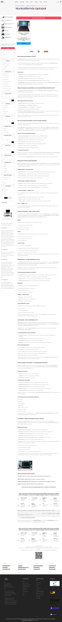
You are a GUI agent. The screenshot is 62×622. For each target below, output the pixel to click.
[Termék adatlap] (22, 30)
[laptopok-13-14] (3, 24)
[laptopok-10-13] (3, 20)
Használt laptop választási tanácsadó (38, 567)
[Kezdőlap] (3, 2)
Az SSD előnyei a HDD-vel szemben (39, 521)
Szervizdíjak (38, 598)
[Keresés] (1, 41)
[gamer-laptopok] (3, 37)
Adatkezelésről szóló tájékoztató (27, 620)
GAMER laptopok (8, 37)
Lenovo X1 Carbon (21, 243)
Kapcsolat (45, 1)
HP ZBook (19, 294)
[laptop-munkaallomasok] (3, 34)
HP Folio (19, 231)
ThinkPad (29, 190)
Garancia (37, 589)
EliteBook (27, 180)
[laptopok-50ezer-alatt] (3, 30)
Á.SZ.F (24, 581)
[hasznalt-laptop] (3, 17)
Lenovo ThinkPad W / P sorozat (23, 303)
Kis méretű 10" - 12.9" (8, 20)
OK (12, 100)
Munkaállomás (7, 34)
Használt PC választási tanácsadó (52, 567)
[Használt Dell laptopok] (32, 51)
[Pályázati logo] (55, 584)
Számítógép (22, 1)
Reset (9, 197)
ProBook (32, 180)
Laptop (27, 1)
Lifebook (22, 203)
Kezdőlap (16, 1)
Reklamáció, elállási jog (40, 591)
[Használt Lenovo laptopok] (46, 51)
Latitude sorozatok (29, 169)
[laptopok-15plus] (3, 27)
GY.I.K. (24, 593)
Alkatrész (36, 1)
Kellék (41, 1)
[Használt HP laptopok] (39, 51)
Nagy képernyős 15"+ (8, 27)
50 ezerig (6, 30)
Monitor (31, 1)
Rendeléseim (38, 587)
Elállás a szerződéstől (39, 593)
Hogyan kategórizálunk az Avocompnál (23, 567)
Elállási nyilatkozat (25, 583)
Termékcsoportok (25, 591)
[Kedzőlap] (10, 579)
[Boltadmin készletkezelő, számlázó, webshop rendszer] (55, 609)
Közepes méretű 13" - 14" (9, 23)
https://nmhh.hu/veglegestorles (51, 550)
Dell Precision (20, 283)
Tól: (2, 96)
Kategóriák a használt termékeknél (6, 567)
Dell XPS (19, 220)
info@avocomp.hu (8, 585)
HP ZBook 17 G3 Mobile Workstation (24, 34)
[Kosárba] (25, 30)
